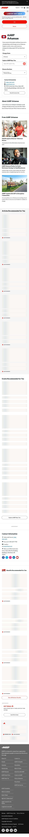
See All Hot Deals (14, 714)
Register (18, 7)
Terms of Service (20, 813)
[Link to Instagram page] (10, 557)
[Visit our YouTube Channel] (17, 557)
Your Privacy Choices (6, 826)
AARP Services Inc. (19, 785)
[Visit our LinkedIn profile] (13, 557)
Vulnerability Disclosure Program (9, 824)
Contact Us (17, 758)
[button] (27, 7)
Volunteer (4, 765)
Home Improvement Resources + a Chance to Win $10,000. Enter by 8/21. (10, 2)
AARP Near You (5, 778)
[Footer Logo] (14, 747)
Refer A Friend (18, 768)
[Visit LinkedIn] (15, 830)
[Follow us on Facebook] (3, 557)
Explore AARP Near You (9, 60)
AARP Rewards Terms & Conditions (10, 818)
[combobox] (14, 64)
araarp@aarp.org (10, 84)
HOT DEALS (7, 706)
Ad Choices (20, 824)
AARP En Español (19, 761)
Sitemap (3, 813)
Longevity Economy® (7, 806)
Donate (3, 761)
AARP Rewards (5, 771)
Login (22, 7)
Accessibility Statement (7, 816)
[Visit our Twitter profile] (6, 557)
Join (14, 22)
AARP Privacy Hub (11, 813)
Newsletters (17, 765)
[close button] (27, 11)
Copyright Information (7, 821)
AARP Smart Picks (6, 775)
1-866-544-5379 (10, 82)
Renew (14, 26)
